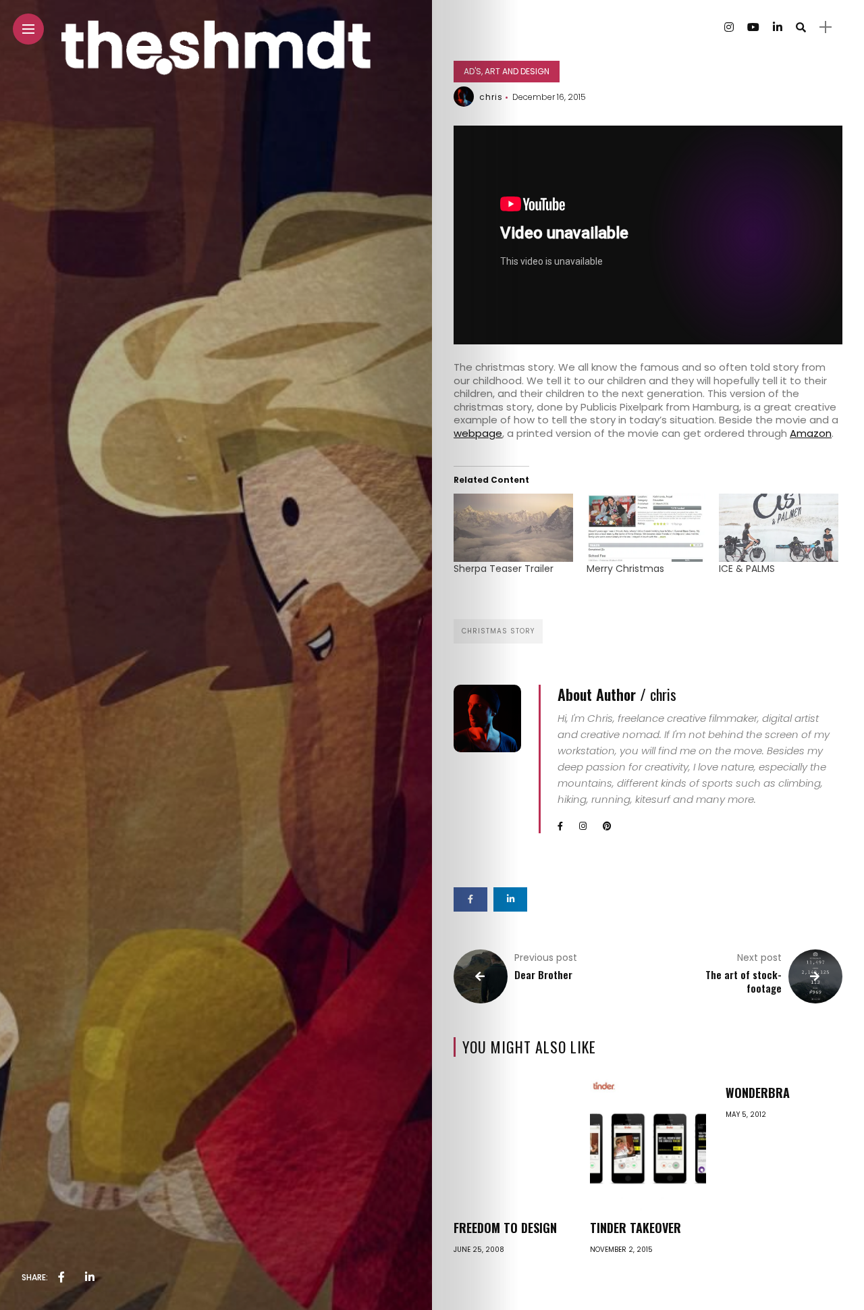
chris (491, 97)
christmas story (498, 631)
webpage (478, 433)
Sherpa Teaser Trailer (504, 568)
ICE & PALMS (747, 568)
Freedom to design (505, 1227)
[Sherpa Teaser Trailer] (513, 528)
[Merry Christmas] (646, 528)
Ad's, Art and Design (506, 71)
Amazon (811, 433)
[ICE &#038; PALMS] (778, 528)
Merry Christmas (625, 568)
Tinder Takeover (635, 1227)
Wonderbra (758, 1092)
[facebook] (61, 1277)
